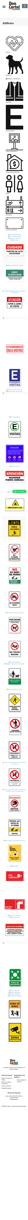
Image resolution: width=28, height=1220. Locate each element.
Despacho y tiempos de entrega (6, 1078)
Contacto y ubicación (6, 1086)
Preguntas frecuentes (6, 1088)
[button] (4, 6)
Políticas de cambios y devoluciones (6, 1082)
